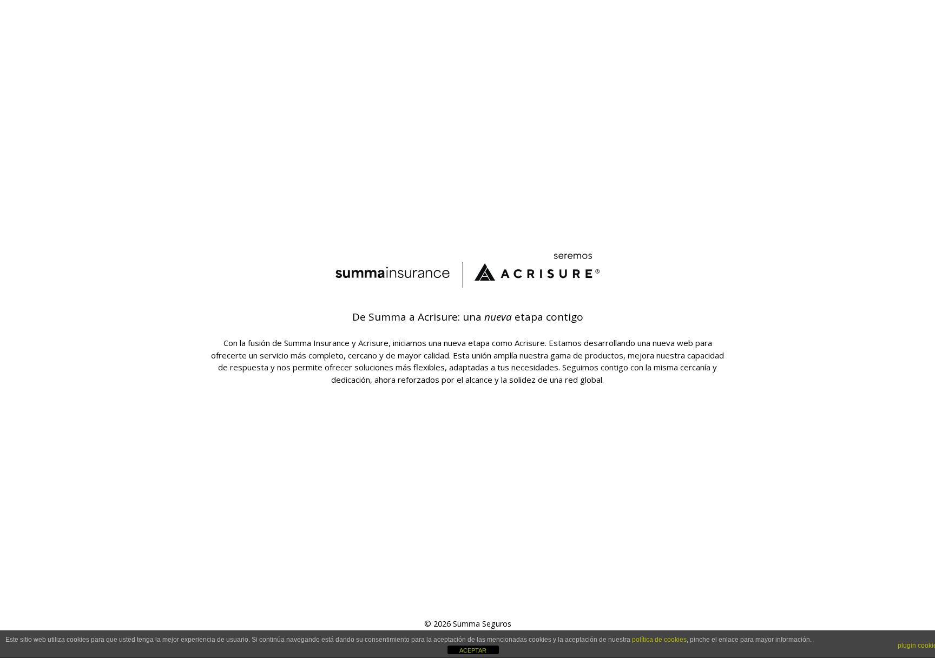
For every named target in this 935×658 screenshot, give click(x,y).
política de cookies (659, 639)
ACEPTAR (472, 650)
